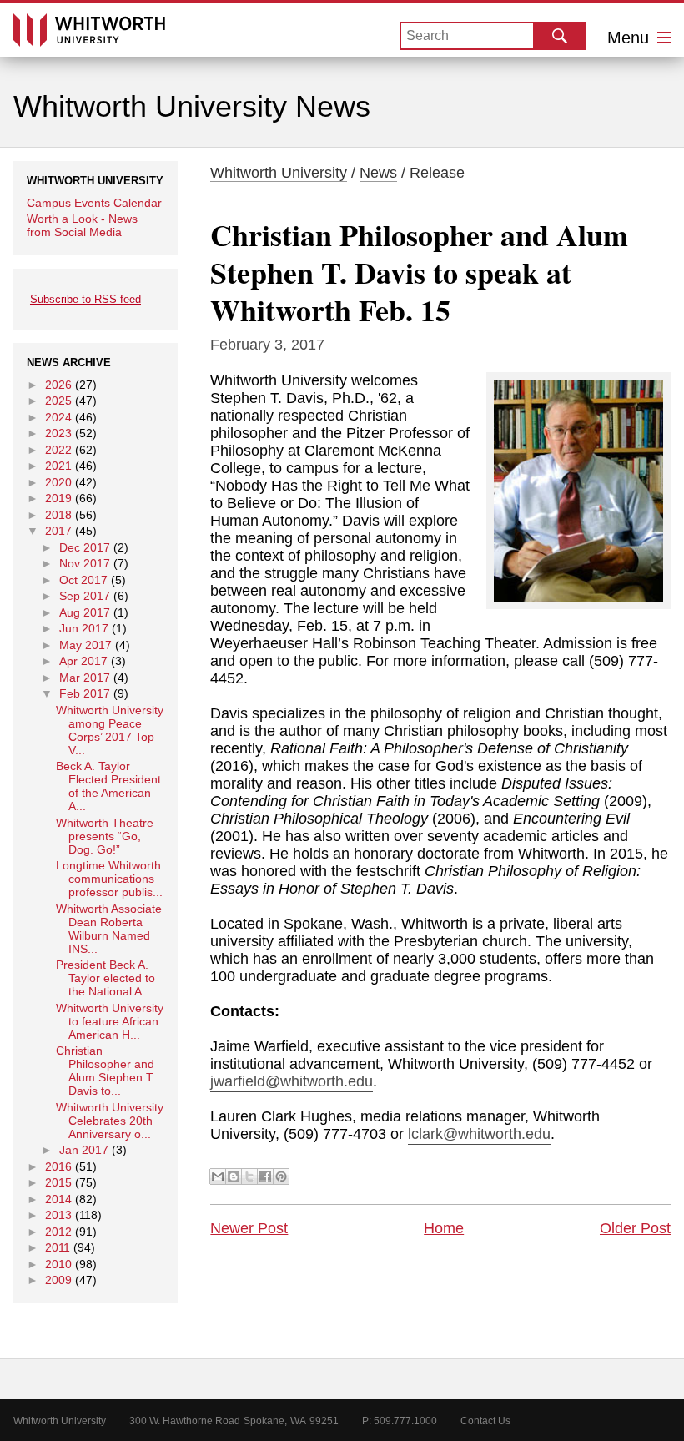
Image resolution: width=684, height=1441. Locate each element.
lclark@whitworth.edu (479, 1134)
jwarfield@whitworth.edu (291, 1081)
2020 (58, 482)
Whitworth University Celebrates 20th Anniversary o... (109, 1121)
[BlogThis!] (233, 1176)
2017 (58, 530)
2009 (58, 1280)
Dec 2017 (84, 547)
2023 (58, 433)
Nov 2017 (84, 563)
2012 (58, 1231)
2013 (58, 1215)
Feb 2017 (84, 693)
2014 (58, 1199)
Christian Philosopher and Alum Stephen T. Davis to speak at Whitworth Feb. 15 (419, 272)
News (378, 172)
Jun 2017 (83, 628)
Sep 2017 (84, 595)
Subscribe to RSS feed (85, 299)
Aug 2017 (84, 612)
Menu (630, 37)
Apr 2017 (83, 661)
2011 (57, 1247)
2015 (58, 1182)
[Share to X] (249, 1176)
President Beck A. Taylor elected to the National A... (105, 978)
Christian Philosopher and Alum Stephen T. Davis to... (105, 1070)
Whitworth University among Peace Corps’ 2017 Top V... (109, 730)
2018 (58, 514)
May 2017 (85, 645)
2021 (58, 465)
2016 (58, 1166)
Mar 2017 (84, 677)
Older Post (635, 1228)
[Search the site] (559, 36)
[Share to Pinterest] (281, 1176)
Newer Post (249, 1228)
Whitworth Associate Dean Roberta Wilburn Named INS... (109, 928)
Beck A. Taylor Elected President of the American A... (108, 786)
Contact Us (485, 1421)
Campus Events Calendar (94, 202)
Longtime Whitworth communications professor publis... (109, 879)
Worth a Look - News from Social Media (82, 225)
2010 (58, 1264)
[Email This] (217, 1176)
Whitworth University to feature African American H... (109, 1021)
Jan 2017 (83, 1149)
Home (444, 1228)
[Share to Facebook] (265, 1176)
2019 (58, 498)
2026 (58, 384)
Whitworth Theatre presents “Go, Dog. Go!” (104, 836)
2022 (58, 449)
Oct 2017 (83, 580)
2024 (58, 417)
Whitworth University (278, 172)
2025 (58, 400)
